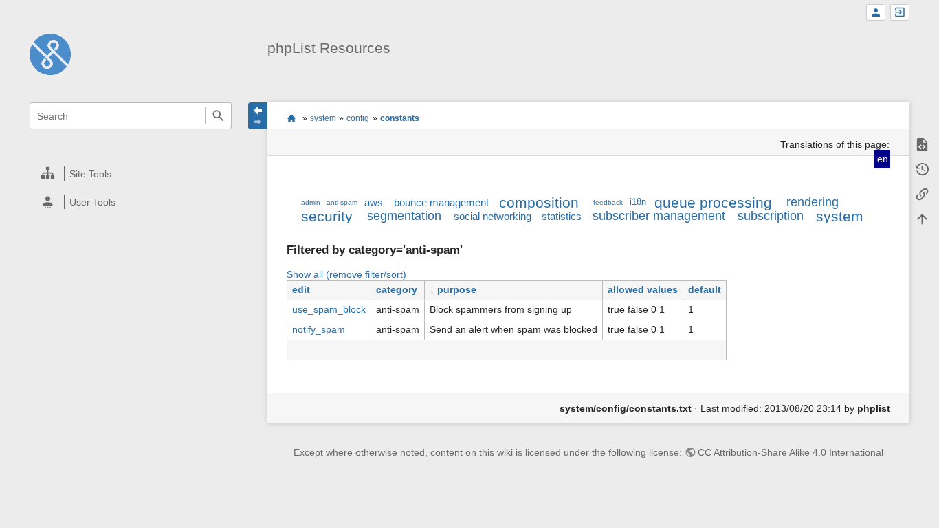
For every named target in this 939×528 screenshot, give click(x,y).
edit (301, 289)
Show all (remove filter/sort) (346, 274)
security (327, 216)
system (323, 118)
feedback (608, 202)
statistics (562, 216)
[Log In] (899, 12)
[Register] (875, 12)
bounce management (441, 202)
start (291, 118)
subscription (771, 216)
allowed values (643, 289)
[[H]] (50, 53)
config (357, 118)
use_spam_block (329, 309)
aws (373, 202)
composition (539, 202)
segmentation (404, 216)
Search (218, 116)
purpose (456, 289)
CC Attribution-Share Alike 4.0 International (790, 452)
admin (310, 202)
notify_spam (318, 329)
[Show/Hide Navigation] (257, 115)
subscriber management (659, 216)
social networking (492, 216)
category (396, 289)
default (704, 289)
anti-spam (342, 202)
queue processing (713, 202)
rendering (812, 202)
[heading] (131, 173)
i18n (638, 202)
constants (399, 118)
